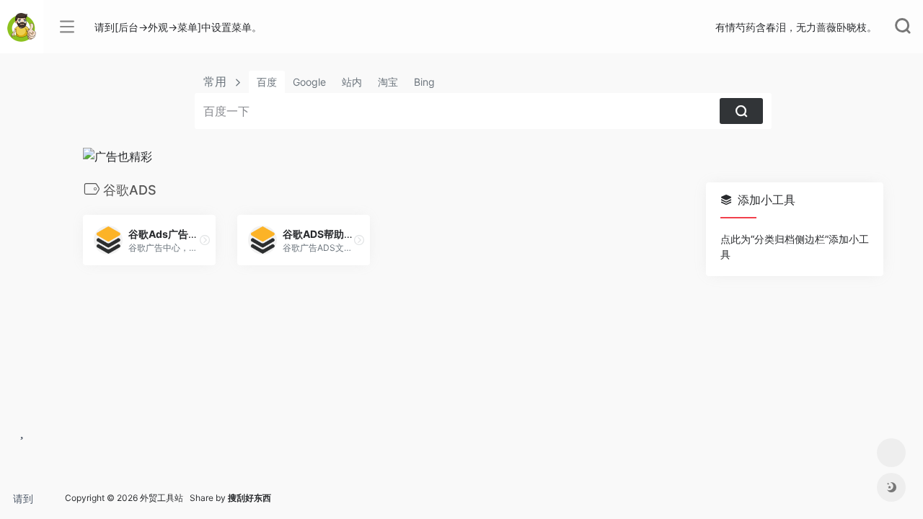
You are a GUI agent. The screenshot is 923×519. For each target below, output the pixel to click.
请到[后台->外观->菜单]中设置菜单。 (28, 502)
